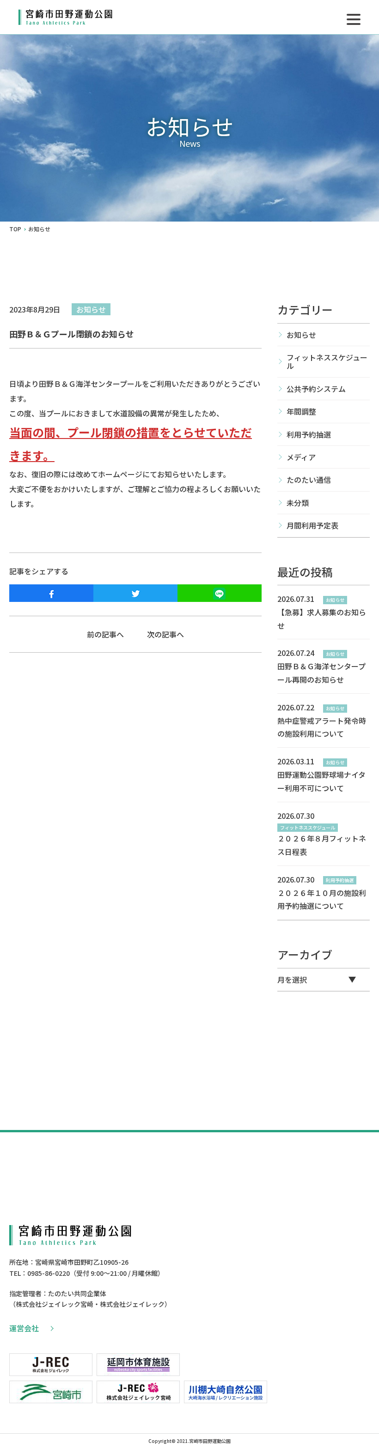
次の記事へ (165, 634)
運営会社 (24, 1328)
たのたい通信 (309, 479)
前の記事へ (105, 634)
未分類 (298, 502)
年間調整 (301, 411)
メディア (301, 457)
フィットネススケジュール (327, 361)
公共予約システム (316, 388)
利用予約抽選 (309, 434)
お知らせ (91, 309)
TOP (15, 229)
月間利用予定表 (312, 525)
